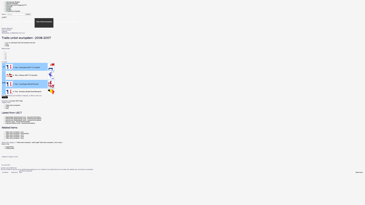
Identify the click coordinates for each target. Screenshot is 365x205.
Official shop (75, 21)
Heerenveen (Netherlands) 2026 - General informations (23, 120)
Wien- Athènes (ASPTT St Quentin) (26, 75)
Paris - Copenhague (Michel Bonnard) (26, 84)
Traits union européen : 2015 (15, 138)
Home (5, 21)
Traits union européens (13, 105)
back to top (5, 144)
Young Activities (28, 21)
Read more (359, 172)
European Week (15, 21)
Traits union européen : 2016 (15, 136)
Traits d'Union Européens (44, 21)
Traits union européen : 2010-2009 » (51, 142)
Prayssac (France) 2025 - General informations (20, 123)
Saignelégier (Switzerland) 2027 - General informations (23, 117)
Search (28, 14)
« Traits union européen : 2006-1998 (27, 142)
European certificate (61, 21)
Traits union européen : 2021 (15, 132)
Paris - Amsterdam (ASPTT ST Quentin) (27, 67)
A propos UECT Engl (16, 101)
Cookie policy (10, 148)
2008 (7, 107)
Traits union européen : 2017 (15, 135)
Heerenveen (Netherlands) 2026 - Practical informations (24, 118)
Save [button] (20, 172)
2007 (7, 108)
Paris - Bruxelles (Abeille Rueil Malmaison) (28, 91)
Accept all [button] (5, 172)
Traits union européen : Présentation (17, 133)
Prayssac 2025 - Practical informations (18, 121)
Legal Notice (10, 147)
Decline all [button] (14, 172)
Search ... (4, 14)
